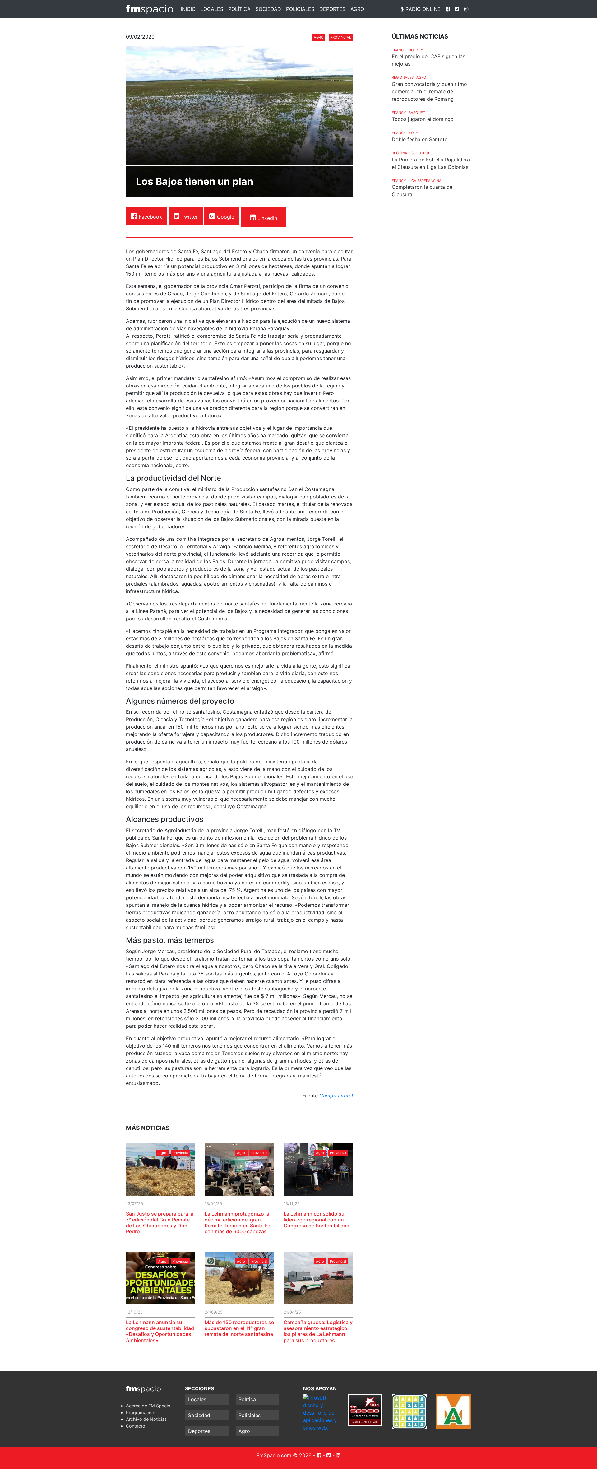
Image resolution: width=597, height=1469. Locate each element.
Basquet (417, 112)
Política (239, 9)
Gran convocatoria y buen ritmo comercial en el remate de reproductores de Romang (429, 91)
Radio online (422, 9)
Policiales (300, 9)
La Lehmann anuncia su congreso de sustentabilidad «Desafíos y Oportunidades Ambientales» (160, 1331)
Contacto (135, 1426)
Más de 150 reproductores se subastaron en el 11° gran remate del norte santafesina (239, 1328)
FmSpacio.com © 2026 (284, 1455)
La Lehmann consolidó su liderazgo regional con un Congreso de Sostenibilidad (316, 1220)
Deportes (332, 9)
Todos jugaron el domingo (423, 119)
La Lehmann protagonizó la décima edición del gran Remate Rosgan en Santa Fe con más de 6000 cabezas (237, 1223)
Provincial (340, 37)
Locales (212, 9)
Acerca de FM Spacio (148, 1405)
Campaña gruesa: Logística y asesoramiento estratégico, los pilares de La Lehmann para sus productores (318, 1331)
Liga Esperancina (425, 180)
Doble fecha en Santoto (420, 139)
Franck (399, 50)
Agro (357, 9)
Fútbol (423, 153)
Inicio (188, 9)
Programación (140, 1412)
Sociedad (268, 9)
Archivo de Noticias (146, 1419)
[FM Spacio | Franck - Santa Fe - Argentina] (149, 9)
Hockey (416, 50)
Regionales (403, 77)
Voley (414, 133)
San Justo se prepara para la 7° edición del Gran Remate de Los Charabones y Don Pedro (159, 1223)
